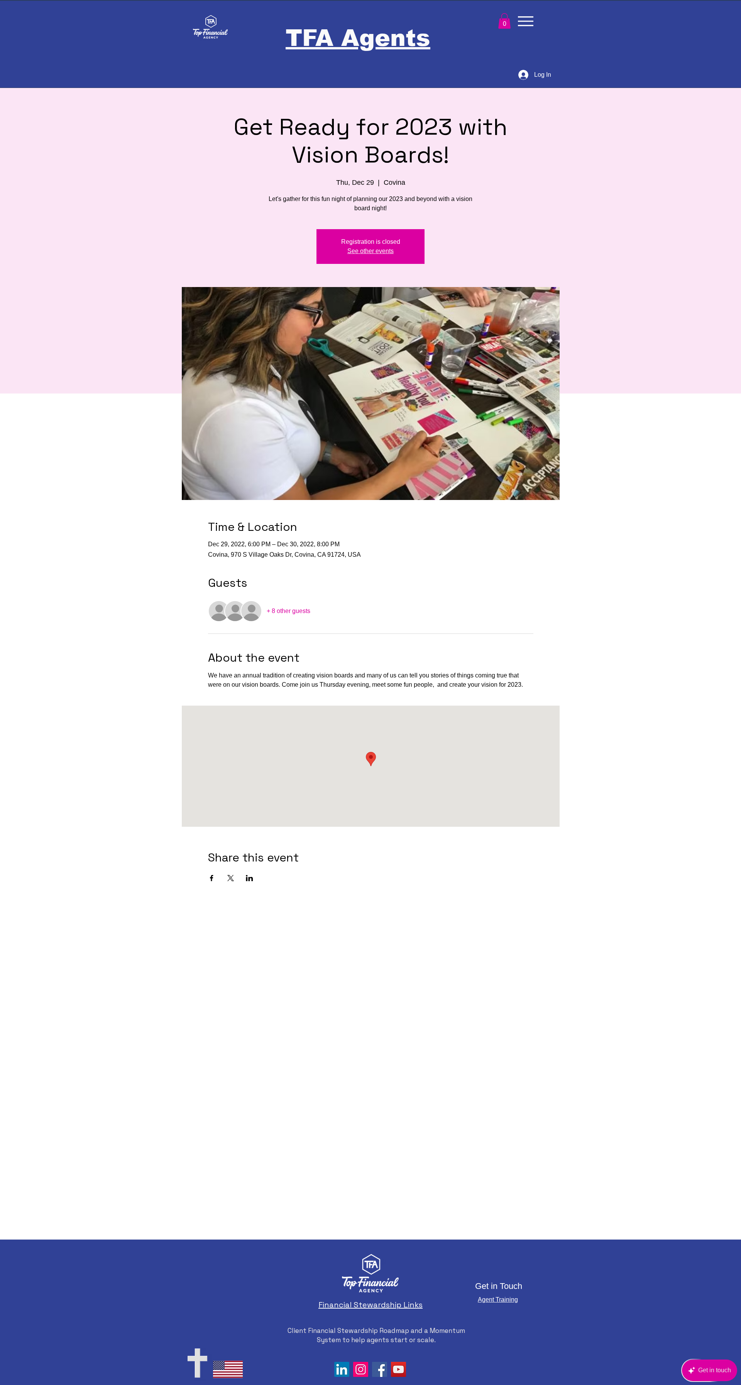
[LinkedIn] (341, 1369)
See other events (370, 251)
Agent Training (498, 1299)
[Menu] (525, 21)
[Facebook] (379, 1369)
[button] (504, 21)
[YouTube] (398, 1369)
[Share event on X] (230, 878)
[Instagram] (360, 1369)
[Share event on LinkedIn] (249, 878)
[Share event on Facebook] (211, 878)
